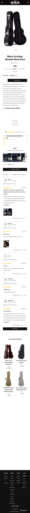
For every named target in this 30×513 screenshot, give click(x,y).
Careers (6, 483)
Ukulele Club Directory (15, 511)
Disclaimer (12, 480)
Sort (14, 174)
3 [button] (16, 50)
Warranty (12, 494)
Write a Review (18, 170)
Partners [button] (18, 473)
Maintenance (12, 503)
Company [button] (6, 473)
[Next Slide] (26, 157)
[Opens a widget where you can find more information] (23, 510)
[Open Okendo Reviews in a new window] (8, 164)
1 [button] (13, 50)
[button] (15, 136)
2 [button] (15, 50)
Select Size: (6, 75)
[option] (15, 28)
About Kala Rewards (24, 481)
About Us (6, 476)
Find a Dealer (15, 509)
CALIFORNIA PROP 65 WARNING (12, 108)
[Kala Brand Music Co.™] (15, 2)
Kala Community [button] (15, 506)
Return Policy (12, 487)
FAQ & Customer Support (12, 498)
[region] (15, 157)
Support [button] (12, 473)
